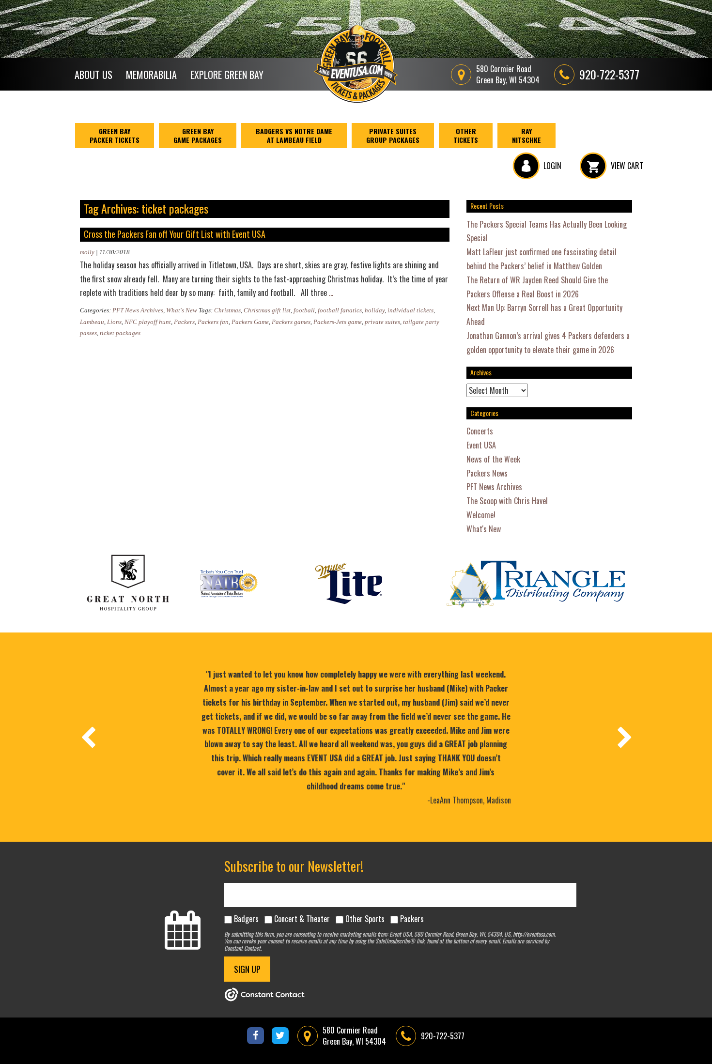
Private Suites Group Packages (392, 135)
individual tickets (410, 310)
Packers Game (250, 321)
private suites (382, 321)
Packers (184, 321)
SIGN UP (247, 969)
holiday (375, 310)
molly (87, 252)
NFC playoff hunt (147, 321)
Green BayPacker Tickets (114, 135)
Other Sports (365, 919)
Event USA (481, 445)
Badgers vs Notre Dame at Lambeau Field (294, 135)
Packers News (487, 473)
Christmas (227, 310)
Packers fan (213, 321)
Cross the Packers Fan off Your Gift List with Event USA (174, 234)
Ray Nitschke (526, 135)
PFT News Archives (137, 310)
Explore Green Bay (226, 74)
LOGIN (552, 165)
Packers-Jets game (337, 321)
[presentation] (87, 737)
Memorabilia (151, 74)
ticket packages (120, 333)
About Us (93, 74)
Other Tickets (465, 135)
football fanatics (340, 310)
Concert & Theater (302, 919)
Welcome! (480, 515)
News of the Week (493, 459)
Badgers (246, 919)
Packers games (291, 321)
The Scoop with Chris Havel (507, 501)
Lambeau (92, 321)
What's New (181, 310)
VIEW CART (627, 165)
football (304, 310)
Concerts (479, 431)
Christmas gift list (267, 310)
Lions (114, 321)
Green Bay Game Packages (197, 135)
